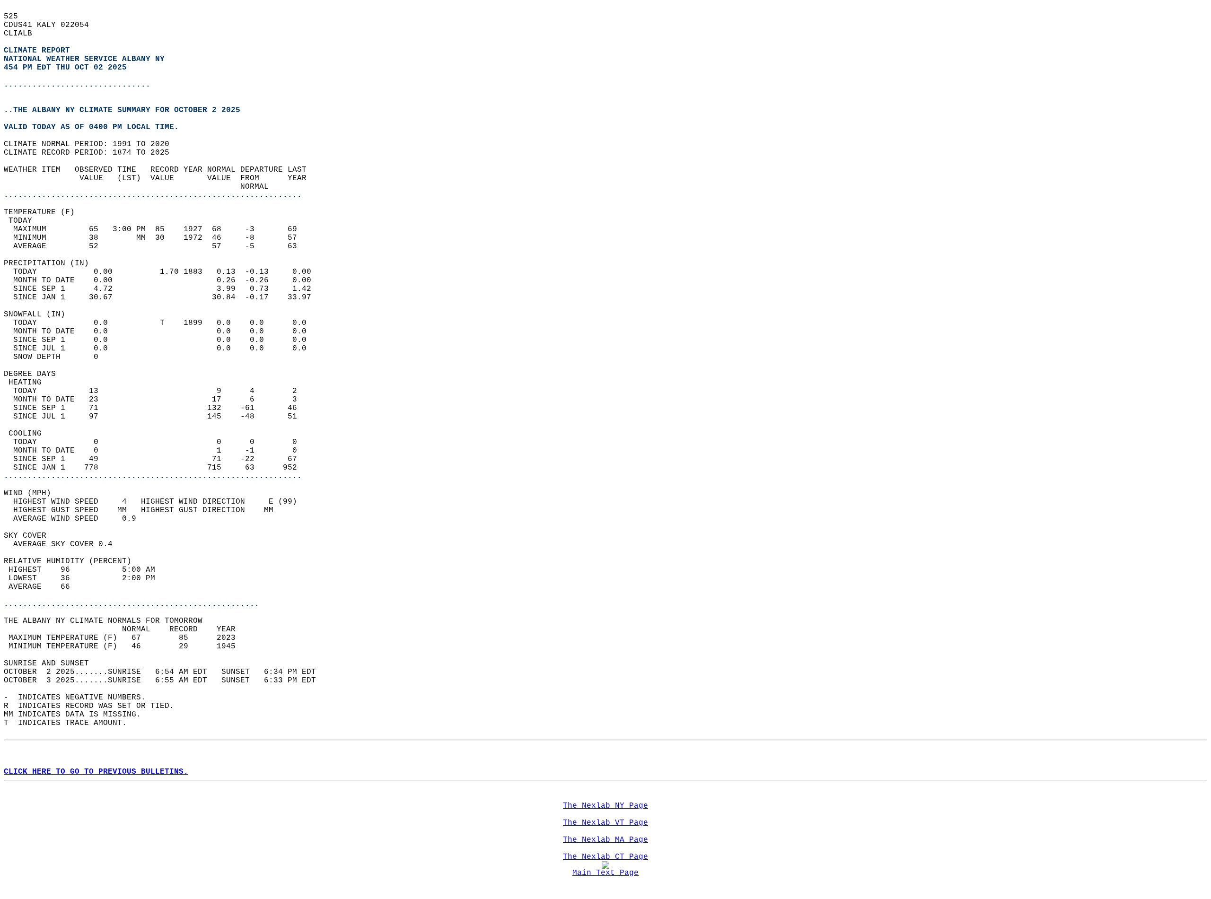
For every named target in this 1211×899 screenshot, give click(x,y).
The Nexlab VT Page (605, 823)
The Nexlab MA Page (605, 840)
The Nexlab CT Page (605, 857)
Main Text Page (605, 873)
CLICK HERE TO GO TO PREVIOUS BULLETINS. (96, 772)
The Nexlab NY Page (605, 806)
